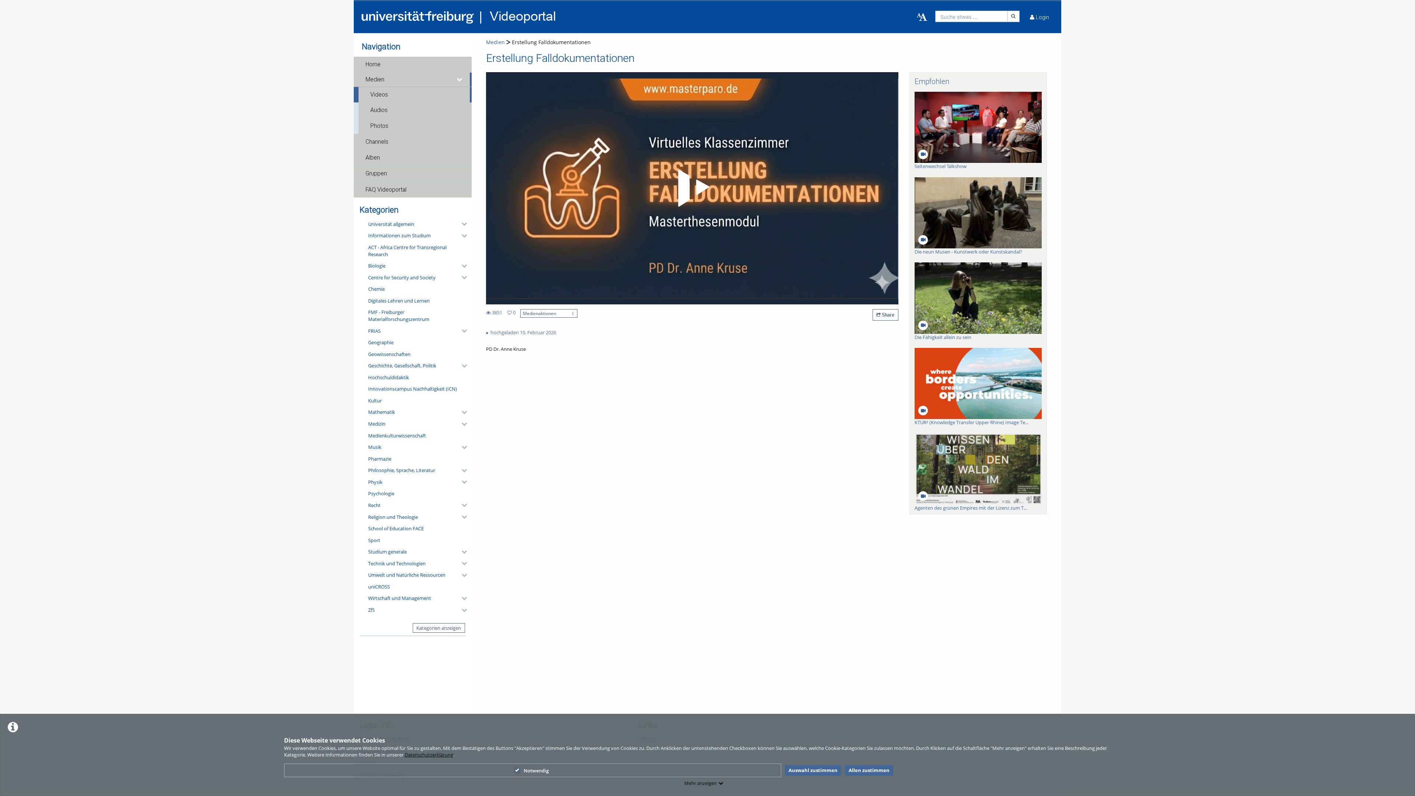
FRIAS (374, 331)
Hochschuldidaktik (388, 377)
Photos (379, 126)
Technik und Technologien (397, 563)
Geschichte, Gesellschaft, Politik (402, 365)
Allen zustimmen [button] (869, 770)
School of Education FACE (396, 528)
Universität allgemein (391, 224)
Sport (374, 540)
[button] (413, 64)
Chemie (376, 289)
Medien (375, 79)
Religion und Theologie (393, 517)
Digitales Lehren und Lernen (399, 300)
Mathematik (381, 412)
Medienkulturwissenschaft (397, 435)
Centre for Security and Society (402, 277)
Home (373, 64)
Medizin (376, 423)
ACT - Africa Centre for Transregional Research (407, 251)
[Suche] (1013, 16)
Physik (375, 482)
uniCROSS (379, 586)
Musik (374, 447)
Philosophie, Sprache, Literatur (401, 470)
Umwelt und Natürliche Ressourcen (407, 575)
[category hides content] (462, 224)
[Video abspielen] (692, 188)
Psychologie (381, 493)
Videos (379, 94)
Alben (373, 157)
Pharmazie (379, 458)
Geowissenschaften (389, 354)
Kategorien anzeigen (438, 628)
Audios (379, 110)
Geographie (381, 342)
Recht (374, 505)
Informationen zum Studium (399, 235)
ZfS (371, 610)
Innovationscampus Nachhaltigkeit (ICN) (412, 388)
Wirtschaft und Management (399, 598)
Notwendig (536, 770)
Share (887, 314)
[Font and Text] (922, 17)
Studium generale (387, 551)
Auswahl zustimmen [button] (813, 770)
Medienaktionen (539, 313)
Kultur (375, 400)
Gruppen (376, 173)
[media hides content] (460, 80)
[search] (971, 16)
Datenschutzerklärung (429, 754)
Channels (377, 142)
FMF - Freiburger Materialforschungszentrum (398, 315)
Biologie (376, 265)
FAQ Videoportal (386, 189)
